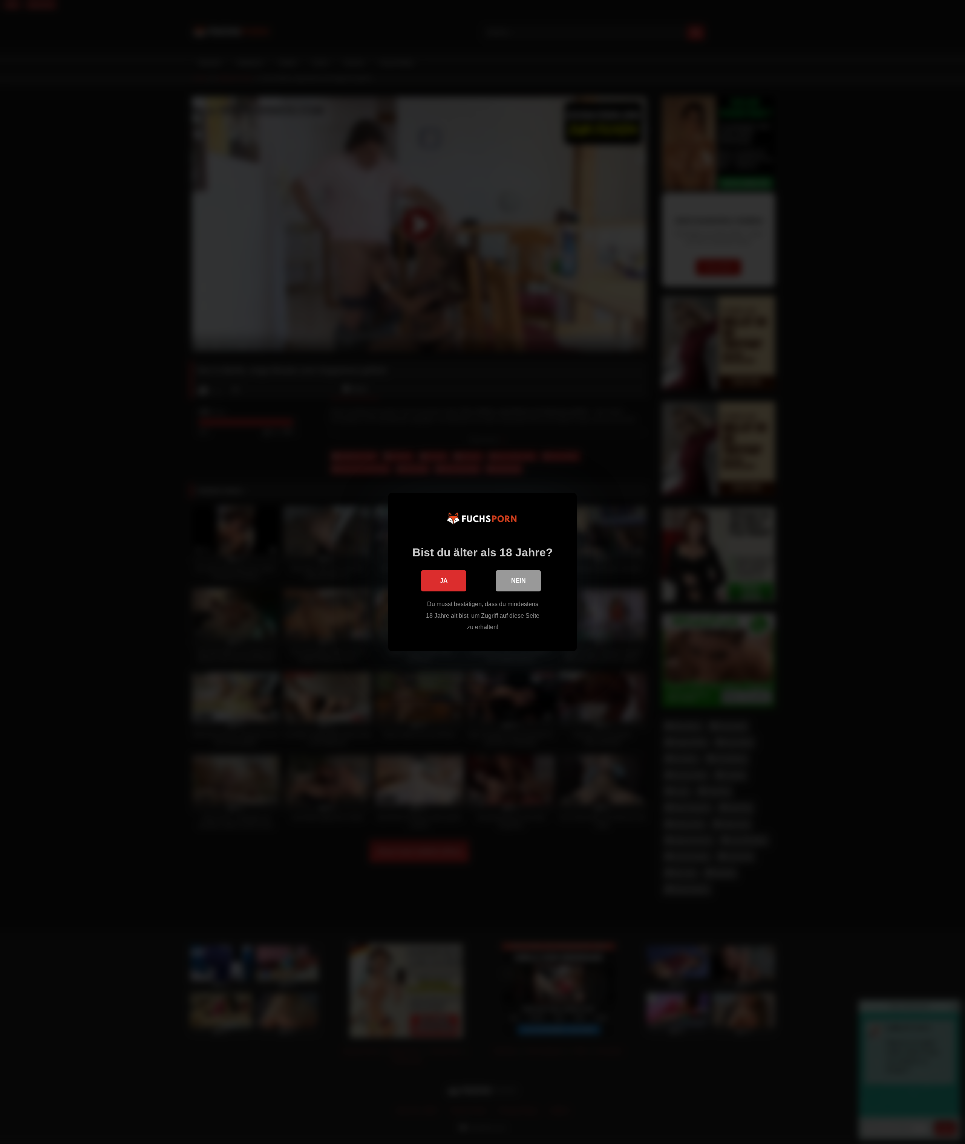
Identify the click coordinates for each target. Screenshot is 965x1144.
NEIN (518, 580)
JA (444, 580)
